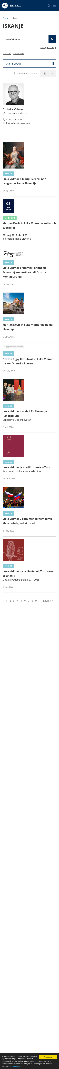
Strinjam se (48, 1057)
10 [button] (45, 73)
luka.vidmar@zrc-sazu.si (18, 123)
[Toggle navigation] (54, 5)
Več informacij (15, 1066)
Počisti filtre (18, 53)
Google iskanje (48, 47)
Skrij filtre (7, 53)
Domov (6, 18)
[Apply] (52, 39)
